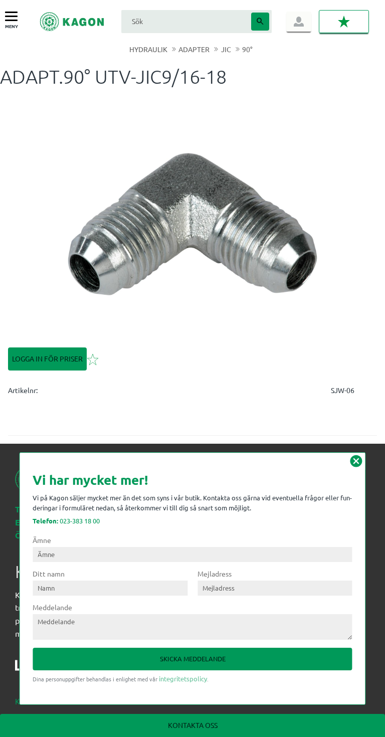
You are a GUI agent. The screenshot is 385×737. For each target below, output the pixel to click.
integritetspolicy (183, 678)
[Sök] (260, 22)
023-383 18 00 (66, 520)
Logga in (298, 21)
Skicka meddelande (193, 658)
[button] (14, 17)
